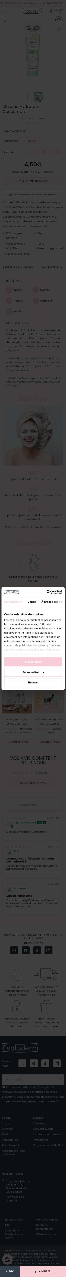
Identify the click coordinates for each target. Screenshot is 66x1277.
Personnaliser (31, 672)
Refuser (33, 682)
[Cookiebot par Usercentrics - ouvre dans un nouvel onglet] (47, 592)
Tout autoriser (33, 661)
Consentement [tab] (13, 601)
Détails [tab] (31, 601)
